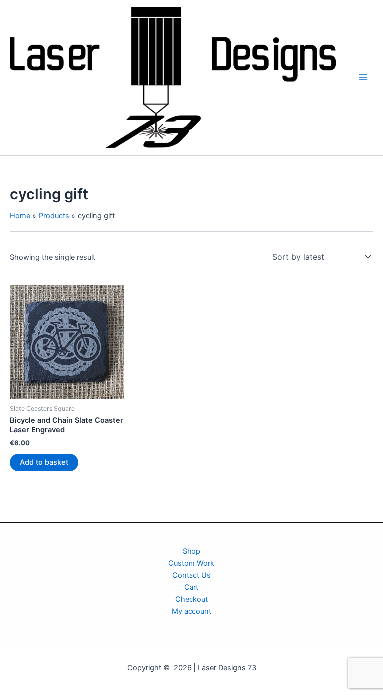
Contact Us (191, 575)
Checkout (191, 599)
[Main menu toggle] (363, 77)
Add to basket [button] (44, 462)
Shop (191, 551)
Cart (191, 587)
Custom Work (191, 563)
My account (191, 611)
